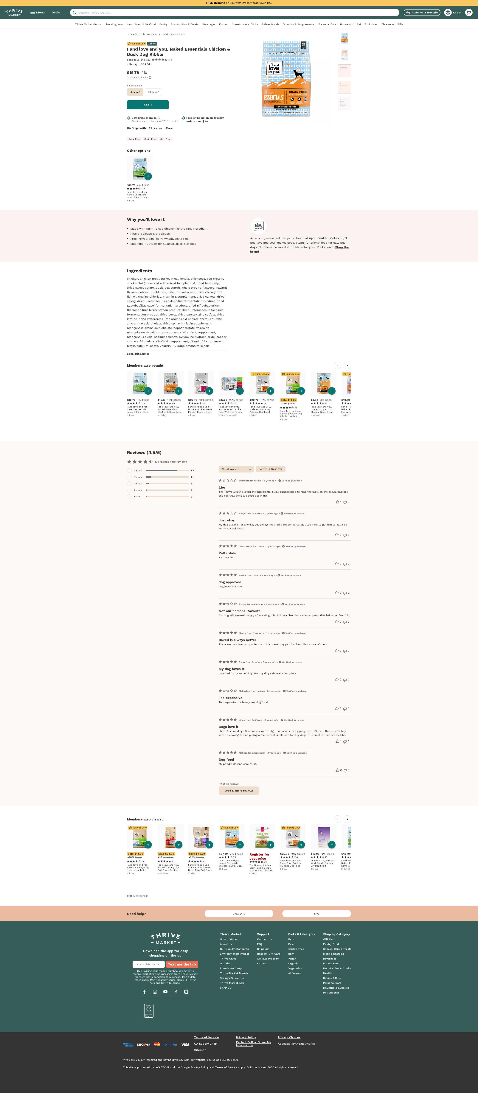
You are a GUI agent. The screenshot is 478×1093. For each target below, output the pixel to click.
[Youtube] (165, 991)
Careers (262, 963)
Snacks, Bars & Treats (184, 24)
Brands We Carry (231, 968)
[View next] (347, 365)
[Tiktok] (176, 991)
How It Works (229, 939)
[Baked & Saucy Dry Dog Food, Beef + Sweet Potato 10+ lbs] (171, 837)
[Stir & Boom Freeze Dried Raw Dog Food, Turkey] (201, 837)
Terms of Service (206, 1037)
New (129, 24)
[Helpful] (337, 502)
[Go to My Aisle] (14, 12)
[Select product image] (344, 38)
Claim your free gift (425, 12)
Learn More (165, 128)
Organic (293, 963)
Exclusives (371, 24)
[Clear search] (397, 12)
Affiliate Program (268, 958)
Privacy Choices (289, 1037)
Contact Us (264, 939)
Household (346, 24)
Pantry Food (331, 944)
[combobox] (234, 12)
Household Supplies (336, 987)
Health (327, 973)
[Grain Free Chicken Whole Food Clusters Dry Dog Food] (262, 837)
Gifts (400, 24)
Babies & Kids (270, 24)
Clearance (387, 24)
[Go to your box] (469, 12)
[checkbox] (162, 470)
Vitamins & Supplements (298, 24)
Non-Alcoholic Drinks (245, 24)
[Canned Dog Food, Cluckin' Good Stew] (324, 384)
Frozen (223, 24)
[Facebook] (144, 991)
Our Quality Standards (234, 948)
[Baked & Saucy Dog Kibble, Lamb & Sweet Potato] (293, 384)
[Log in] (448, 12)
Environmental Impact (234, 953)
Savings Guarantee (232, 978)
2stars (138, 490)
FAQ (316, 913)
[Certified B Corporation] (149, 1011)
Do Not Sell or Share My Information (253, 1044)
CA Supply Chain (206, 1043)
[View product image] (286, 79)
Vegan (292, 958)
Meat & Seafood (145, 24)
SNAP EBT (226, 987)
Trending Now (114, 24)
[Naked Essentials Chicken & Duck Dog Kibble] (232, 837)
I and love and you (138, 59)
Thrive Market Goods (88, 24)
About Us (226, 944)
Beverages (208, 24)
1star (137, 496)
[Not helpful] (345, 502)
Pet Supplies (331, 992)
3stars (138, 483)
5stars (138, 470)
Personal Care (327, 24)
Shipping (263, 948)
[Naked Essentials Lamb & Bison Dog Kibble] (140, 169)
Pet (359, 24)
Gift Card (329, 939)
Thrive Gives (228, 958)
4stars (138, 477)
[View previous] (337, 365)
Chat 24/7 (239, 913)
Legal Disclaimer (138, 353)
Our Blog (225, 963)
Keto (291, 939)
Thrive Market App (232, 982)
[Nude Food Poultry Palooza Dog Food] (262, 384)
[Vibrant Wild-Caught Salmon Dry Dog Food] (324, 837)
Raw (291, 953)
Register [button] (256, 854)
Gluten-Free (296, 948)
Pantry (163, 24)
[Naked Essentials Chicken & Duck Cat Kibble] (171, 384)
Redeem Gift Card (268, 953)
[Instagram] (155, 991)
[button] (469, 12)
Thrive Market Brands (234, 973)
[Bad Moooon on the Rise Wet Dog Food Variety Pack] (232, 384)
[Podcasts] (186, 991)
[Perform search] (74, 13)
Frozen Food (331, 963)
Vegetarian (295, 968)
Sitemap (200, 1050)
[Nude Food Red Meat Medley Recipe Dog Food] (201, 384)
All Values (294, 973)
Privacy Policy (246, 1037)
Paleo (291, 944)
